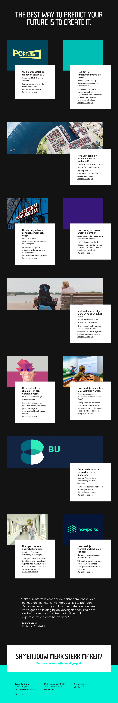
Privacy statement (22, 694)
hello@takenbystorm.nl (47, 663)
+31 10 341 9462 (76, 663)
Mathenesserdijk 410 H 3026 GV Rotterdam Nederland (54, 687)
